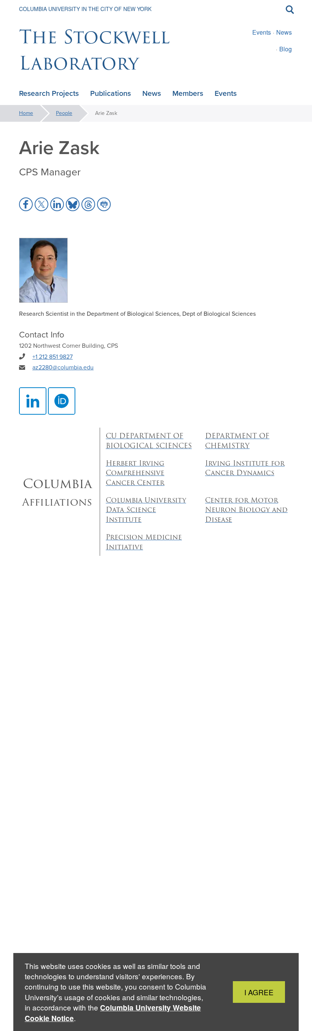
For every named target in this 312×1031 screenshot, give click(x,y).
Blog (285, 49)
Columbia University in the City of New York (85, 9)
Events (261, 32)
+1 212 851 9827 (52, 356)
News (284, 32)
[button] (26, 204)
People (64, 113)
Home (26, 113)
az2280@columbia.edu (63, 367)
